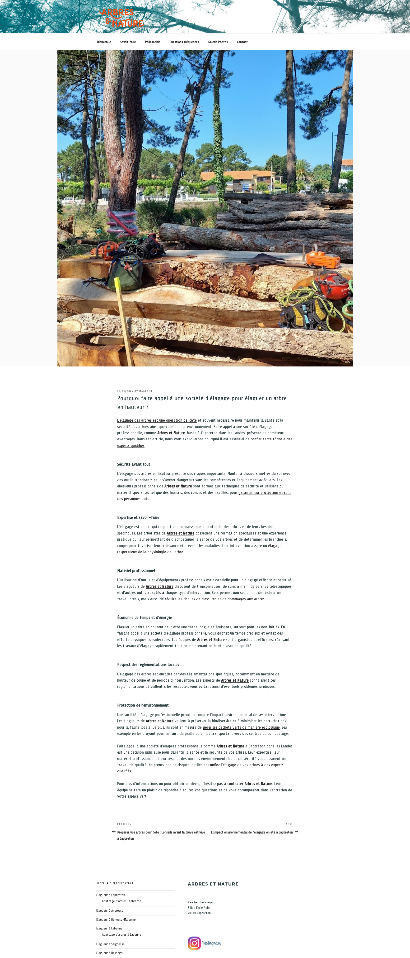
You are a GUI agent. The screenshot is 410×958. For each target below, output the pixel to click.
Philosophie (152, 42)
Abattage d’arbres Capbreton (121, 901)
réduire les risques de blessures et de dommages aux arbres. (215, 599)
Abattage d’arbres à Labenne (121, 934)
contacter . (250, 783)
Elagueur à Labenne (109, 928)
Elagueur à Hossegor (109, 953)
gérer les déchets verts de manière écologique (241, 727)
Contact (242, 42)
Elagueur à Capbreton (110, 895)
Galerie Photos (218, 42)
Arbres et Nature (171, 432)
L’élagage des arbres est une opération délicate (157, 420)
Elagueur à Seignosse (110, 944)
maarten (145, 391)
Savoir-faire (128, 42)
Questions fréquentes (184, 42)
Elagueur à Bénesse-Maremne (116, 919)
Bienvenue (104, 42)
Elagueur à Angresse (109, 910)
